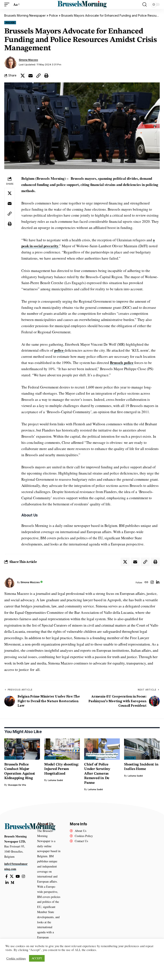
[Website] (146, 582)
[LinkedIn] (158, 582)
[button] (8, 4)
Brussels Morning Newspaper (25, 15)
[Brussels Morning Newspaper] (82, 4)
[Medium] (12, 883)
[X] (12, 876)
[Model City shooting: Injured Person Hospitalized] (62, 749)
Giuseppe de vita (17, 785)
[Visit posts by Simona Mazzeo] (10, 62)
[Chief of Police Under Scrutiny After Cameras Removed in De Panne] (102, 749)
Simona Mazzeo (28, 59)
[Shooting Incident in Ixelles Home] (142, 749)
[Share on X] (22, 75)
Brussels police (121, 362)
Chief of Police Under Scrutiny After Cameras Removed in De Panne (97, 774)
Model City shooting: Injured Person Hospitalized (61, 769)
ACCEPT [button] (37, 958)
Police (53, 15)
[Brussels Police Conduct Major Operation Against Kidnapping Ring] (22, 749)
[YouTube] (18, 876)
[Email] (30, 75)
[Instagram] (152, 582)
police (59, 350)
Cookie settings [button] (16, 958)
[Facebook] (6, 876)
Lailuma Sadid (55, 780)
